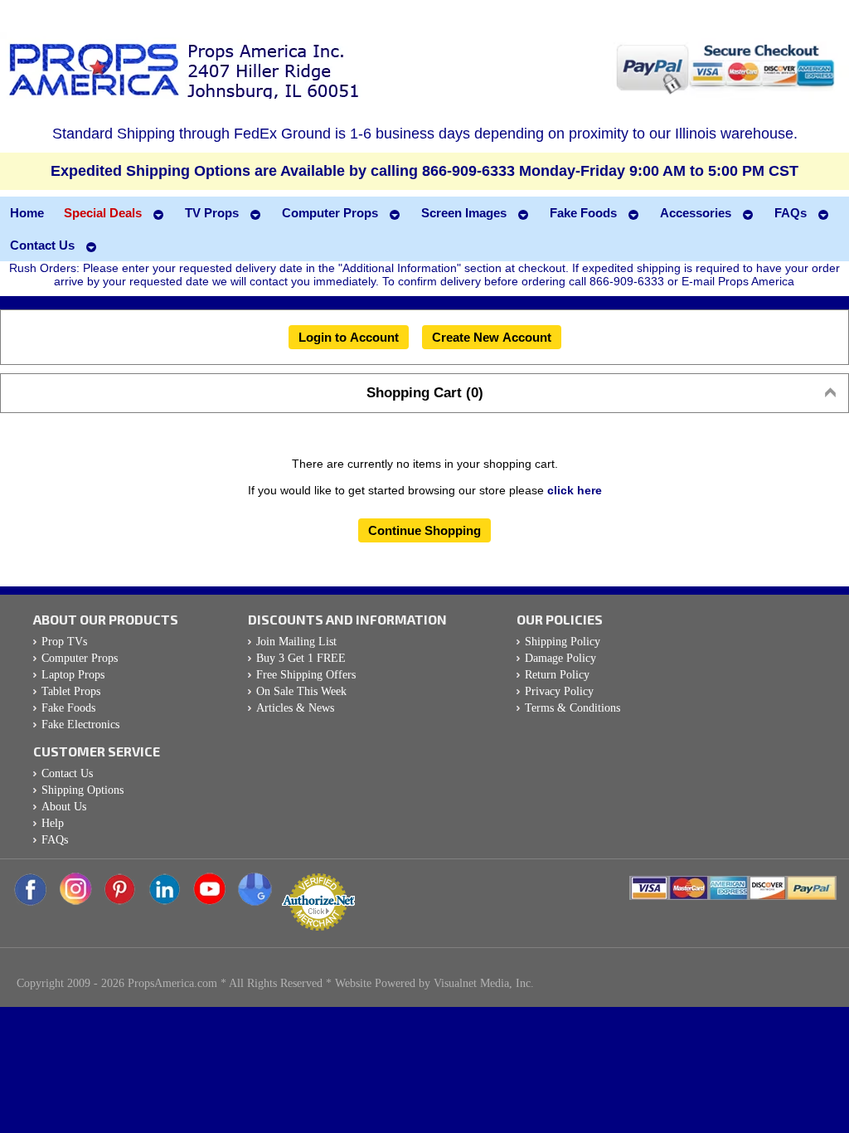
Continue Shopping (424, 530)
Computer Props (79, 658)
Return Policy (557, 675)
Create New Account (491, 337)
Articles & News (295, 708)
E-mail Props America (738, 281)
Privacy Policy (559, 691)
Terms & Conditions (572, 708)
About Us (63, 806)
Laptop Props (72, 675)
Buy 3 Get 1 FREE (301, 658)
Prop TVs (64, 641)
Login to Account (348, 337)
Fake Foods (68, 708)
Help (52, 823)
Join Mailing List (296, 641)
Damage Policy (560, 658)
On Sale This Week (301, 691)
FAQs (54, 840)
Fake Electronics (80, 724)
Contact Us (67, 773)
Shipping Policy (562, 641)
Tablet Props (70, 691)
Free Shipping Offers (306, 675)
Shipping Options (82, 790)
